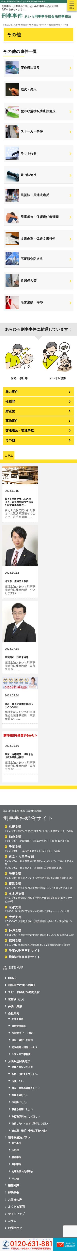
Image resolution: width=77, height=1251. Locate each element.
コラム (12, 1220)
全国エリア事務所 (21, 1054)
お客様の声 (15, 1199)
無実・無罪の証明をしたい (26, 1088)
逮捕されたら (16, 999)
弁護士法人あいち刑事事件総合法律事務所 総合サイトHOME (24, 25)
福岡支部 (15, 940)
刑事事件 (36, 16)
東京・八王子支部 (21, 856)
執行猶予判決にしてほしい (26, 1116)
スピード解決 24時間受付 (24, 992)
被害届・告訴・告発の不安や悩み (29, 1130)
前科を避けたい (20, 1095)
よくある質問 (16, 1206)
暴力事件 (12, 391)
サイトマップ (16, 1213)
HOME (12, 978)
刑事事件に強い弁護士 (22, 985)
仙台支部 (15, 836)
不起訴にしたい (20, 1102)
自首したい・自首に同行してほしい (31, 1123)
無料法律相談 (19, 1026)
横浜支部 (15, 883)
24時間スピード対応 (22, 1033)
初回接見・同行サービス (25, 1047)
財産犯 (10, 411)
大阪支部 (15, 917)
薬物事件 (12, 420)
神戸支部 (15, 930)
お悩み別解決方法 (19, 1061)
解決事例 (13, 1192)
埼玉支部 (15, 873)
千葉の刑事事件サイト (24, 950)
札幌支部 (15, 826)
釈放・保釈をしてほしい (25, 1074)
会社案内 (13, 1013)
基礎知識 (13, 1185)
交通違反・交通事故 (20, 430)
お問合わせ (15, 1227)
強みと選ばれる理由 (22, 1040)
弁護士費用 (15, 1006)
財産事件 (16, 1157)
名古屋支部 (17, 893)
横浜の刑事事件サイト (24, 956)
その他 (10, 440)
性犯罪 (10, 401)
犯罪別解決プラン (19, 1137)
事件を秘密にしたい (22, 1109)
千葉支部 (15, 846)
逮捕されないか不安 (22, 1067)
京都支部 (15, 907)
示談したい (17, 1081)
